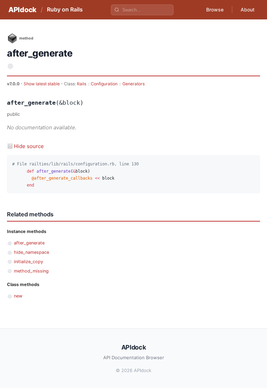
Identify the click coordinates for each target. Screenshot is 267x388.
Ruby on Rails (65, 9)
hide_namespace (31, 252)
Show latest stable (42, 83)
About (247, 9)
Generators (133, 83)
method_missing (31, 271)
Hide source (29, 146)
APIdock (22, 10)
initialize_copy (28, 261)
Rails (81, 83)
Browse (215, 9)
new (18, 296)
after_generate (29, 242)
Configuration (104, 83)
